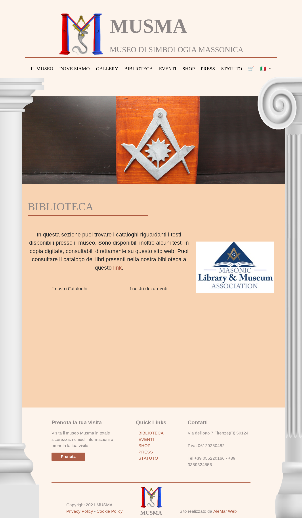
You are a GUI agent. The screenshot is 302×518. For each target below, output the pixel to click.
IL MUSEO (42, 68)
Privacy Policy (79, 511)
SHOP (188, 68)
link (117, 268)
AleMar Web (225, 511)
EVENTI (167, 68)
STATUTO (231, 68)
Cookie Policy (110, 511)
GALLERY (107, 68)
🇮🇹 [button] (264, 68)
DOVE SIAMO (74, 68)
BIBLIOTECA (138, 68)
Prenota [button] (68, 456)
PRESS (208, 68)
